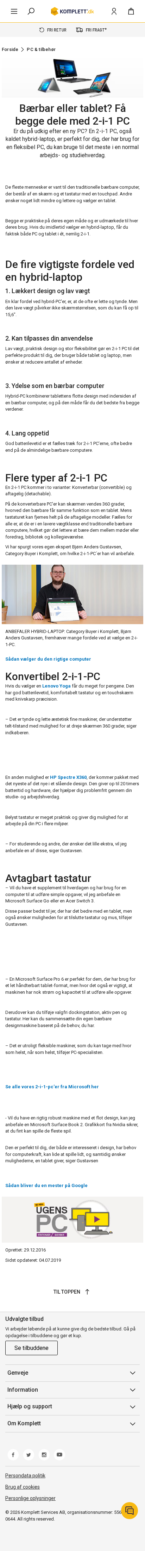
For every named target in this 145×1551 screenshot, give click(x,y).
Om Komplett (24, 1423)
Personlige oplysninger (30, 1498)
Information (22, 1389)
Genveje (17, 1372)
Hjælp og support (29, 1406)
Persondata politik (25, 1475)
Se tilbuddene (31, 1348)
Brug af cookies (22, 1487)
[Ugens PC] (72, 1220)
